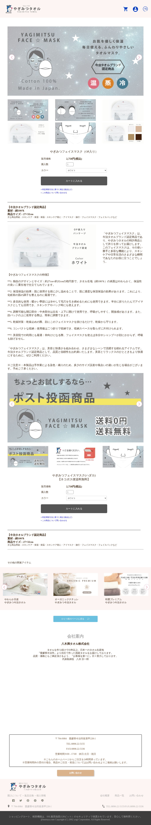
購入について (15, 795)
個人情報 (41, 795)
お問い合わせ (136, 795)
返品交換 (29, 795)
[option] (75, 61)
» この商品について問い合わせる (54, 193)
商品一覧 (119, 795)
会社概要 (105, 795)
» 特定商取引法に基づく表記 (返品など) (56, 189)
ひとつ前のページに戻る (72, 619)
